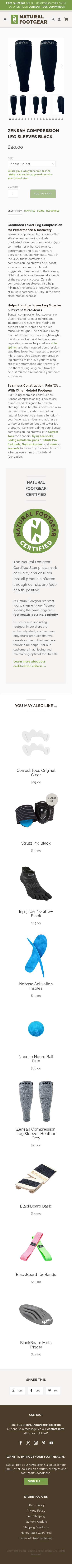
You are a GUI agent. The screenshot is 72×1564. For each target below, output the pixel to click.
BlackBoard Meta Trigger (36, 1344)
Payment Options (36, 1521)
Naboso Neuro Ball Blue (36, 1058)
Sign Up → (36, 1481)
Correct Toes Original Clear (36, 772)
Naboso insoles (32, 444)
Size (10, 158)
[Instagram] (36, 1443)
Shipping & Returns (36, 1527)
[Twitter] (28, 1443)
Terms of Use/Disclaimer (36, 1538)
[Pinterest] (44, 1443)
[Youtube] (51, 1443)
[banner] (29, 19)
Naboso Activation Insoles (36, 986)
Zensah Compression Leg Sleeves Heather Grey (36, 1133)
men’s (53, 444)
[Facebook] (20, 1443)
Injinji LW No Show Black (36, 913)
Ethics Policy (36, 1505)
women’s (13, 448)
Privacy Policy (36, 1510)
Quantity (13, 186)
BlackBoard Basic (36, 1206)
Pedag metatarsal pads (23, 440)
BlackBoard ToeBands (36, 1274)
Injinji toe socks (42, 436)
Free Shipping (36, 1516)
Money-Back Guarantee (36, 1532)
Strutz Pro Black (36, 843)
